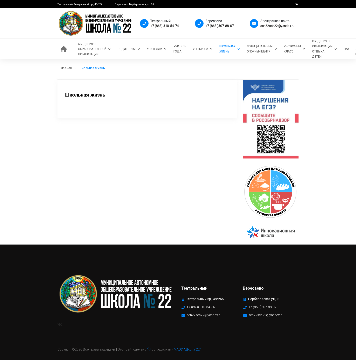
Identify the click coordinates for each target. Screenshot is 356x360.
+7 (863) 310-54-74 (164, 26)
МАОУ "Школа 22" (187, 349)
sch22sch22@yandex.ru (277, 26)
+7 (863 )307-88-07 (219, 26)
